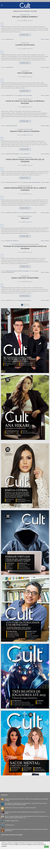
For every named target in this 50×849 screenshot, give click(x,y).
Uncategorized (29, 129)
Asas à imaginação (25, 73)
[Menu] (2, 5)
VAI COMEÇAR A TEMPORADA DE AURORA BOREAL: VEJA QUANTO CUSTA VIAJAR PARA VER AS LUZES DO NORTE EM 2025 (26, 804)
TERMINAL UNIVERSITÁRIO (12, 820)
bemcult (29, 212)
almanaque (20, 95)
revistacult (26, 95)
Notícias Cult (27, 14)
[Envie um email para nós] (24, 1)
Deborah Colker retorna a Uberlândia (25, 131)
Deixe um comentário (45, 39)
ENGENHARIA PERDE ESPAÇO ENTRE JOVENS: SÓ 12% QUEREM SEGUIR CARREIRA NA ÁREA (26, 800)
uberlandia (30, 95)
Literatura (24, 99)
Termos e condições (13, 844)
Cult (32, 20)
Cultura (22, 14)
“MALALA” (25, 218)
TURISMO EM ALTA (9, 825)
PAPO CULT (11, 67)
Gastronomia (18, 244)
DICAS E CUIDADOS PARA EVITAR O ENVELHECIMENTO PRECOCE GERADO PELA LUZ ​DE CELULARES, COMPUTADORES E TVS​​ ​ (27, 817)
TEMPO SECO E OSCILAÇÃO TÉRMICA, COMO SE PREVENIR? (20, 807)
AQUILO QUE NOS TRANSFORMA (25, 278)
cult (23, 95)
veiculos (12, 272)
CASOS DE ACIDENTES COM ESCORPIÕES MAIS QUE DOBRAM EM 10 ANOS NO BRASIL (25, 813)
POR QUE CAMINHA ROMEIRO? (25, 17)
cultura (25, 300)
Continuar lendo (24, 34)
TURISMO (34, 182)
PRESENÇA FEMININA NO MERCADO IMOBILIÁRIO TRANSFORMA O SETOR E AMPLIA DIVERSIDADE (26, 830)
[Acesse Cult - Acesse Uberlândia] (25, 5)
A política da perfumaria (25, 45)
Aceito (46, 846)
